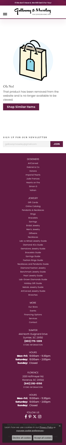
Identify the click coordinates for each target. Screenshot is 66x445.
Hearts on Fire (33, 182)
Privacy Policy (46, 427)
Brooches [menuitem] (33, 295)
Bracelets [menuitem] (33, 217)
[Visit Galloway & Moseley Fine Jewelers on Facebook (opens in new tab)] (26, 416)
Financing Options (33, 314)
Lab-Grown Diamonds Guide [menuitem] (33, 279)
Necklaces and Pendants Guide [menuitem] (33, 264)
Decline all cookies (22, 438)
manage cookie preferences (29, 430)
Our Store (33, 307)
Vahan (33, 190)
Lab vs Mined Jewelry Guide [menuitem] (33, 241)
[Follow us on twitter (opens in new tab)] (35, 416)
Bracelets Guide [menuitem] (33, 252)
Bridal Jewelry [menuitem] (33, 225)
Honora (33, 171)
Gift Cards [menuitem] (33, 202)
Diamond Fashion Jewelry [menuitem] (33, 268)
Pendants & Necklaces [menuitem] (33, 210)
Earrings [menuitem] (33, 221)
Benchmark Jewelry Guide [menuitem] (33, 271)
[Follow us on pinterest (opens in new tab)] (30, 416)
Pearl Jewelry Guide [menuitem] (33, 275)
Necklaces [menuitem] (33, 237)
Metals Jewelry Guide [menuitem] (33, 287)
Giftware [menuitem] (33, 233)
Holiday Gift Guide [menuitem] (33, 283)
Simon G (33, 186)
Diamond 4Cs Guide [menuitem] (33, 244)
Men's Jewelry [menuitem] (33, 229)
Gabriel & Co (33, 167)
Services (33, 318)
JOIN (57, 144)
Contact (33, 322)
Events (33, 310)
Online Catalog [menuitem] (33, 206)
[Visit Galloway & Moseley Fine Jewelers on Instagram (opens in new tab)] (39, 416)
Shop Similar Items (21, 107)
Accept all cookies (43, 438)
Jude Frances (33, 178)
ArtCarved (33, 163)
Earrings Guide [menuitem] (33, 256)
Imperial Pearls (33, 175)
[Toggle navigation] (5, 14)
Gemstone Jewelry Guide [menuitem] (33, 248)
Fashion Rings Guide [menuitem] (33, 260)
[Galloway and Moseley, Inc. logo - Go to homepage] (33, 11)
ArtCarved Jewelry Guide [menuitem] (33, 291)
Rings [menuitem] (33, 214)
